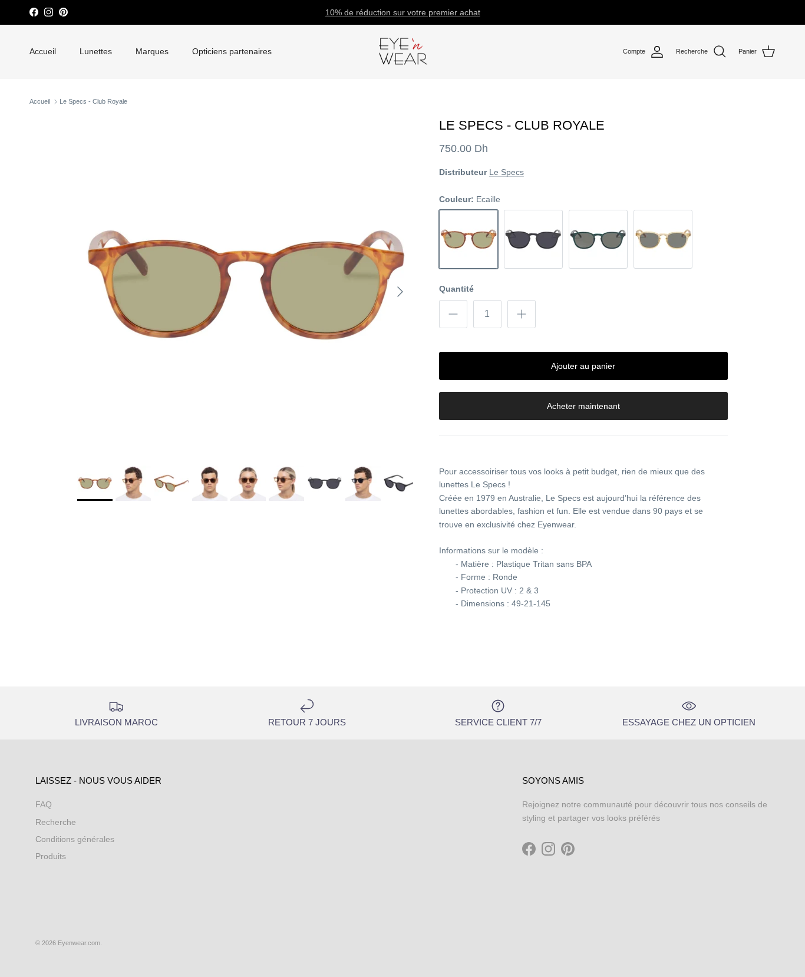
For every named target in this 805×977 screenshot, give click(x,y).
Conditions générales (74, 839)
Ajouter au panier (583, 366)
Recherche (55, 822)
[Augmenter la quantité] (521, 314)
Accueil (42, 51)
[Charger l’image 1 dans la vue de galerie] (245, 286)
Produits (50, 856)
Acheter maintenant (583, 406)
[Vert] (598, 239)
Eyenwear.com (79, 942)
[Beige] (663, 239)
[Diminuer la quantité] (453, 314)
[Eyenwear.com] (403, 52)
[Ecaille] (468, 239)
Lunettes (96, 51)
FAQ (43, 804)
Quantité (456, 288)
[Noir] (533, 239)
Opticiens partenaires (232, 51)
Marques (152, 51)
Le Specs (506, 172)
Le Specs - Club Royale (93, 101)
